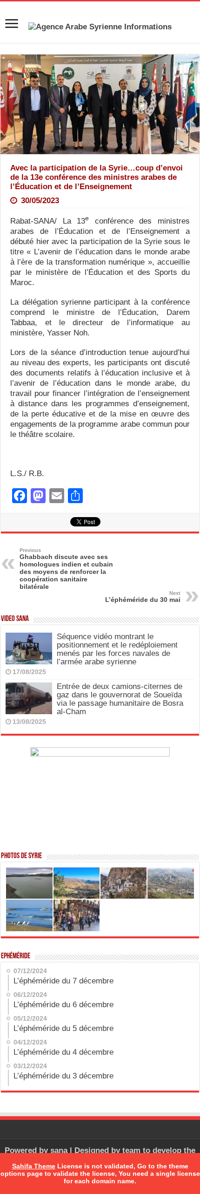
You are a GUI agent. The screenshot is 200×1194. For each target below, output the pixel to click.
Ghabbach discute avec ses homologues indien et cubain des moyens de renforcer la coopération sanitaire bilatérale (66, 568)
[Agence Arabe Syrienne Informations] (100, 26)
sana (58, 1150)
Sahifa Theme (33, 1166)
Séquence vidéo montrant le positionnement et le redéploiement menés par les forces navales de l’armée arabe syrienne (117, 649)
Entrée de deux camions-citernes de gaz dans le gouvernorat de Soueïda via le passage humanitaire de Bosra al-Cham (120, 699)
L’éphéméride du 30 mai (142, 596)
